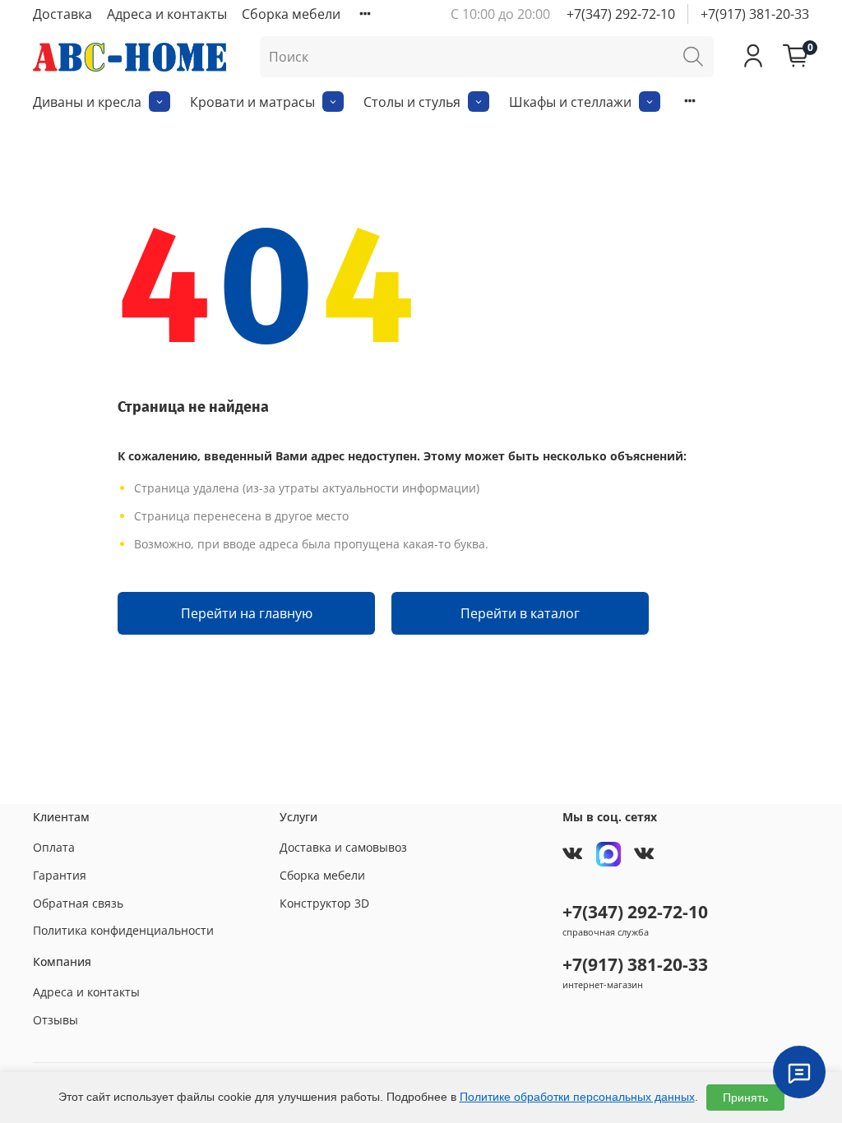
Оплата (54, 847)
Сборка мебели (291, 14)
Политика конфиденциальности (123, 930)
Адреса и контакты (167, 14)
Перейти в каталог (520, 613)
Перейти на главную (246, 613)
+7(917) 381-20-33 (755, 14)
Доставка (62, 14)
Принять (745, 1097)
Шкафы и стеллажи (570, 102)
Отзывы (55, 1020)
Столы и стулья (411, 102)
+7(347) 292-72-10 (621, 14)
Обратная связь (78, 903)
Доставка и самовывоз (343, 847)
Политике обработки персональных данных (577, 1096)
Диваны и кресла (87, 102)
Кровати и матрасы (252, 102)
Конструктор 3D (324, 903)
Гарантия (59, 875)
